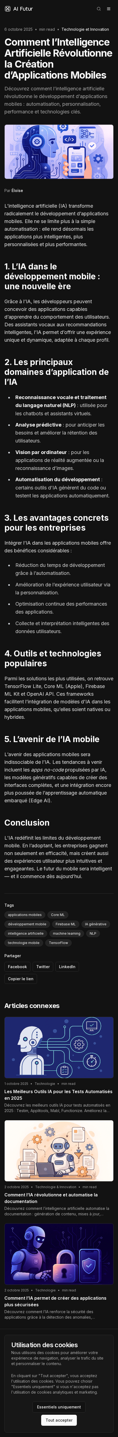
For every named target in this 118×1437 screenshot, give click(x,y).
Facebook (17, 966)
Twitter (43, 966)
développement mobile (27, 924)
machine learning (66, 933)
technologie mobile (24, 943)
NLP (93, 933)
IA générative (95, 924)
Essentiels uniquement (59, 1407)
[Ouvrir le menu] (109, 9)
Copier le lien (20, 978)
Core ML (58, 915)
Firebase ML (66, 924)
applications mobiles (25, 915)
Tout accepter (59, 1420)
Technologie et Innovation (85, 29)
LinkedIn (67, 966)
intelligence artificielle (26, 933)
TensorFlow (58, 943)
